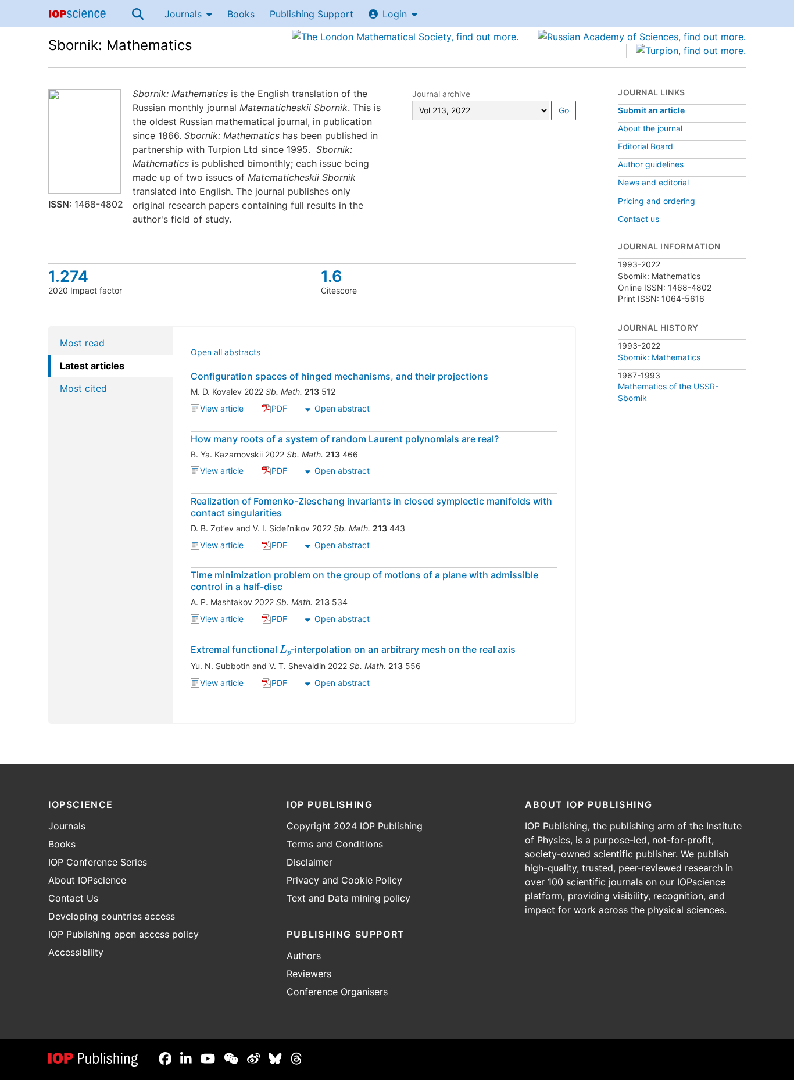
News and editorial (653, 182)
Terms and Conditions (335, 844)
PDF (279, 409)
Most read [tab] (82, 343)
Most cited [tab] (83, 388)
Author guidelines (651, 164)
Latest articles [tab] (92, 365)
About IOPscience (87, 880)
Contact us (638, 219)
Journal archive (441, 94)
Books (241, 14)
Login (394, 14)
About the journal (650, 128)
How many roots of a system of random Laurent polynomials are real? (345, 439)
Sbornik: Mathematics (120, 45)
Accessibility (75, 952)
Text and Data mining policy (348, 898)
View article (222, 409)
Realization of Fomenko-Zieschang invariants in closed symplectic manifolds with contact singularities (371, 506)
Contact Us (73, 898)
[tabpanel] (374, 525)
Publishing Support (311, 14)
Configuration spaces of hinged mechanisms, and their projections (339, 376)
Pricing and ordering (656, 201)
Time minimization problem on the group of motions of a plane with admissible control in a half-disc (364, 580)
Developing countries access (111, 916)
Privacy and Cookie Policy (344, 880)
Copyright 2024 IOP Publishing (355, 826)
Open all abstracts (225, 353)
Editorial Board (645, 146)
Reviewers (309, 973)
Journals (183, 14)
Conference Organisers (337, 991)
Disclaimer (309, 862)
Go (564, 110)
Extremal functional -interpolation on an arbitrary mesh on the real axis (353, 649)
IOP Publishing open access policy (123, 934)
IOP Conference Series (97, 862)
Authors (304, 955)
